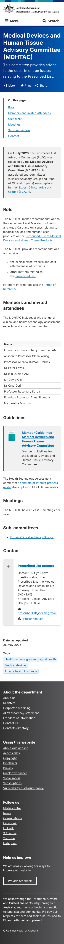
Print (28, 85)
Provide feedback (20, 881)
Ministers (9, 703)
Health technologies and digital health (30, 659)
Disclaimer (10, 763)
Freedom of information (19, 718)
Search (53, 21)
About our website (15, 748)
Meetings (14, 124)
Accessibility (11, 753)
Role (11, 107)
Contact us (10, 723)
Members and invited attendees (29, 113)
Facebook (10, 823)
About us (9, 698)
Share (43, 85)
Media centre (12, 808)
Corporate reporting (17, 708)
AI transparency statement (21, 713)
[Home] (32, 8)
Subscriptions (12, 783)
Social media (11, 778)
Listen (12, 85)
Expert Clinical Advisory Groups (32, 537)
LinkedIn (8, 828)
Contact (13, 136)
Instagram (10, 843)
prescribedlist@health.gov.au (37, 613)
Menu (14, 21)
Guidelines (15, 119)
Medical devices (15, 665)
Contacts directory (16, 728)
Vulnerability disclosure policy (23, 788)
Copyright (10, 758)
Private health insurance (21, 671)
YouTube (9, 838)
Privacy (8, 768)
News (7, 813)
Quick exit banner (15, 773)
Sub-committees (19, 130)
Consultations (12, 818)
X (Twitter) (10, 833)
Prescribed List (25, 276)
